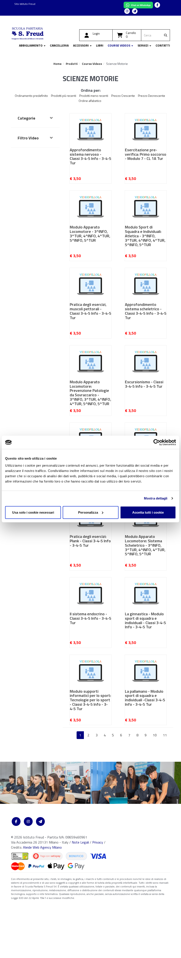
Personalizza (88, 512)
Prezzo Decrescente (151, 95)
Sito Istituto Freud (24, 4)
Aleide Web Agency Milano (42, 847)
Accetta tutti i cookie (148, 512)
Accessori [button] (81, 45)
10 (155, 735)
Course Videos (92, 63)
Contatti (163, 45)
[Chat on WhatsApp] (139, 4)
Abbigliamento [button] (31, 45)
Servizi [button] (143, 45)
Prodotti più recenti (63, 95)
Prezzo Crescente (123, 95)
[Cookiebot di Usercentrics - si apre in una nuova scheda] (156, 442)
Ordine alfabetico (90, 100)
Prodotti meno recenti (93, 95)
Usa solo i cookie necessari (33, 512)
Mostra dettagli (156, 498)
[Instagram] (127, 11)
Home (57, 63)
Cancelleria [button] (59, 45)
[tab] (35, 118)
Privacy (97, 842)
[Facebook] (157, 5)
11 (165, 735)
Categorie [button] (26, 118)
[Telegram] (135, 11)
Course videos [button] (119, 45)
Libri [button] (99, 45)
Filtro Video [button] (28, 138)
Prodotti (72, 63)
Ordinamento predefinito (31, 95)
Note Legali (80, 842)
